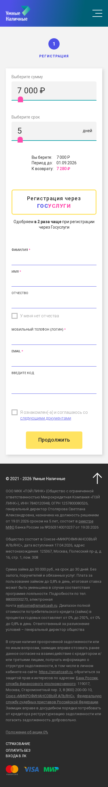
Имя (15, 272)
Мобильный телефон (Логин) (37, 329)
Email (16, 351)
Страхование (18, 744)
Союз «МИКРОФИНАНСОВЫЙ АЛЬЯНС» (40, 696)
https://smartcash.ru (56, 672)
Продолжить (54, 440)
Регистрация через (54, 202)
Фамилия (20, 250)
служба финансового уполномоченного (41, 684)
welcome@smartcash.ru (37, 605)
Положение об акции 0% (27, 732)
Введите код (23, 373)
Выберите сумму (27, 76)
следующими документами (45, 418)
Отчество (20, 293)
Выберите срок (26, 117)
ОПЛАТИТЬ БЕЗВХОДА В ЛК (18, 753)
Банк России (87, 678)
